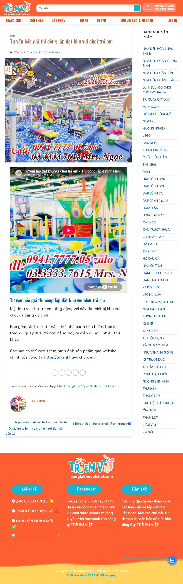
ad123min (54, 52)
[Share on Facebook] (55, 372)
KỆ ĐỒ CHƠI (151, 287)
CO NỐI (148, 432)
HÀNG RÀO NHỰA (156, 280)
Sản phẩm (59, 20)
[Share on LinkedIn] (83, 372)
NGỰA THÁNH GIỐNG (158, 353)
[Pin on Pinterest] (76, 372)
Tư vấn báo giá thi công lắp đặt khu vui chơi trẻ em (57, 300)
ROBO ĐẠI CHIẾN (155, 374)
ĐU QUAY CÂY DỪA (156, 100)
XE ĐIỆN (148, 324)
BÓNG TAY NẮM (154, 215)
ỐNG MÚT (150, 410)
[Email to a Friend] (69, 372)
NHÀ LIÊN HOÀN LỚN (158, 73)
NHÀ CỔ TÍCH (152, 266)
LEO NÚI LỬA (152, 295)
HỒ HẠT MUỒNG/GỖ (157, 114)
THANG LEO (151, 396)
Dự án (84, 20)
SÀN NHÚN (151, 143)
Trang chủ (13, 20)
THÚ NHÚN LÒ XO (155, 150)
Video (13, 35)
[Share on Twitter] (62, 372)
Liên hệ (172, 20)
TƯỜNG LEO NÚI (154, 316)
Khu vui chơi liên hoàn (136, 20)
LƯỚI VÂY (149, 425)
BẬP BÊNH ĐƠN (154, 179)
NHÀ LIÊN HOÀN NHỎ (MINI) (158, 51)
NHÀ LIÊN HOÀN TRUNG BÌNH (160, 63)
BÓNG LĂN (150, 208)
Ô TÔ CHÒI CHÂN (155, 157)
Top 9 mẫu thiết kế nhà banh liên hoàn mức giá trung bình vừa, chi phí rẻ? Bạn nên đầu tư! (36, 428)
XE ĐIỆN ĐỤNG (153, 338)
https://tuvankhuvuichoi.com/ (70, 357)
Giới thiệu (36, 20)
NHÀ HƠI (149, 121)
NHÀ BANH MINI (154, 309)
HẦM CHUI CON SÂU (157, 273)
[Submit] (137, 8)
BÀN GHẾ (149, 165)
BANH (147, 172)
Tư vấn (101, 20)
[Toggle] (176, 129)
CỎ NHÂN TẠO (153, 237)
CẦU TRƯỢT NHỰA (156, 230)
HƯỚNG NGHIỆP (154, 128)
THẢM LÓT (150, 418)
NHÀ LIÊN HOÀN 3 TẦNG (160, 80)
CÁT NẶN (149, 222)
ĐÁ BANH (150, 244)
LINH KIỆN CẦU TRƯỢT (159, 403)
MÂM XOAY (151, 107)
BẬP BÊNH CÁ (153, 193)
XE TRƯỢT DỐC (154, 360)
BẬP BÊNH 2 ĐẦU (155, 201)
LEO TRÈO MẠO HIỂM (158, 302)
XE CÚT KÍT (150, 331)
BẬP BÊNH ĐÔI (153, 186)
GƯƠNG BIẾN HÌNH (156, 381)
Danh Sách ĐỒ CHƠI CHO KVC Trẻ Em (157, 90)
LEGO (147, 136)
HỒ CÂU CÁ (151, 259)
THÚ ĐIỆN (150, 389)
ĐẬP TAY (149, 251)
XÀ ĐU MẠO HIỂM (155, 345)
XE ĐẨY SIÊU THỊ (154, 367)
